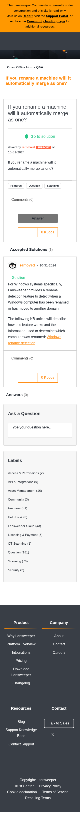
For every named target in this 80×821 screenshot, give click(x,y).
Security (13, 570)
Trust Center (24, 786)
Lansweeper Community (24, 41)
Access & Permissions (23, 473)
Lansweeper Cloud (21, 526)
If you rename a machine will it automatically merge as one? (38, 113)
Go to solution (42, 136)
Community (16, 499)
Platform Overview (21, 644)
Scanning (53, 185)
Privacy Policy (50, 786)
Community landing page (46, 21)
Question (34, 185)
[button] (33, 232)
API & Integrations (20, 482)
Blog (21, 722)
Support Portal (57, 16)
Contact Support (21, 744)
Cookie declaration (22, 792)
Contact (59, 644)
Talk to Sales (59, 723)
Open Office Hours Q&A (25, 67)
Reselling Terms (38, 798)
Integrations (21, 652)
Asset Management (21, 490)
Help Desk (15, 517)
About (59, 636)
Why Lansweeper (21, 636)
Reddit (28, 16)
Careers (59, 652)
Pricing (21, 661)
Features (16, 185)
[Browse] (6, 41)
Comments (22, 199)
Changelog (21, 683)
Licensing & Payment (23, 534)
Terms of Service (55, 792)
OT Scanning (17, 543)
